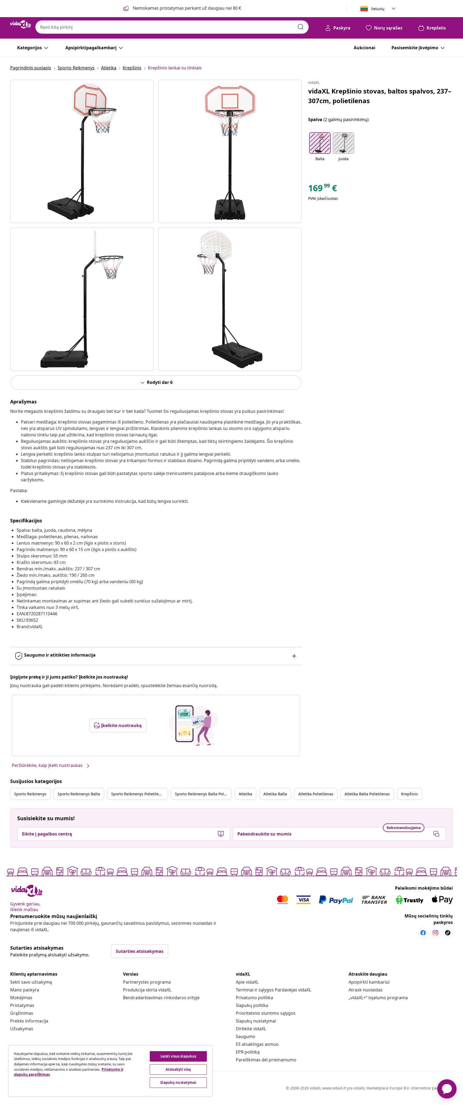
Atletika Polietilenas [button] (315, 793)
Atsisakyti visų (178, 1069)
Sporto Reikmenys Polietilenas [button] (138, 793)
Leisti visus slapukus (178, 1056)
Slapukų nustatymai (256, 1021)
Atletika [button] (245, 793)
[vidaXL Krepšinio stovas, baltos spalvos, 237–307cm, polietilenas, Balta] (82, 151)
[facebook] (423, 932)
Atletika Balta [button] (275, 793)
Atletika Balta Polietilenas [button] (367, 793)
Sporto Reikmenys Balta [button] (79, 793)
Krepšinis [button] (409, 793)
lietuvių (377, 8)
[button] (320, 150)
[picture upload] (193, 725)
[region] (110, 1071)
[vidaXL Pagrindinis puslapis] (20, 24)
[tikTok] (447, 932)
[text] (322, 189)
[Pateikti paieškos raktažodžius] (300, 27)
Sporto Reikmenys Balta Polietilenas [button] (203, 793)
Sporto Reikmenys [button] (30, 793)
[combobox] (172, 27)
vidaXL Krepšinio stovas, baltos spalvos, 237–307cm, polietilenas (379, 96)
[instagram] (435, 932)
